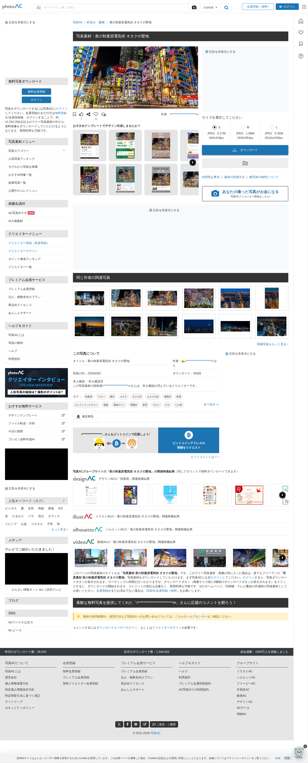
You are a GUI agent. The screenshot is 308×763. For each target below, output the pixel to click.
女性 (31, 508)
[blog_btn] (145, 724)
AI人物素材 (15, 221)
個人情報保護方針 (16, 683)
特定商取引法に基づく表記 (22, 695)
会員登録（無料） (258, 6)
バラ (31, 516)
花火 (41, 516)
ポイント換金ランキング (24, 259)
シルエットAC (246, 677)
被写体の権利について (264, 177)
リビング (11, 524)
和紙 (41, 508)
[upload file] (194, 7)
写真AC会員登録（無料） (163, 590)
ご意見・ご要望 (166, 724)
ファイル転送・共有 (21, 423)
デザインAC (244, 701)
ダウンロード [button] (249, 150)
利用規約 (14, 359)
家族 (51, 508)
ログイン (289, 6)
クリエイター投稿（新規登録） (28, 243)
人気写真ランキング (21, 158)
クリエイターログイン (23, 251)
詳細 (277, 758)
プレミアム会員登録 (21, 289)
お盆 (24, 524)
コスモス (37, 524)
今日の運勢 (15, 431)
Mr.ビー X (14, 630)
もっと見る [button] (59, 529)
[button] (74, 115)
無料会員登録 (36, 91)
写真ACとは (16, 335)
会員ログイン (213, 577)
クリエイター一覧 (20, 267)
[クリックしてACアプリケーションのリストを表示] (304, 6)
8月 (60, 508)
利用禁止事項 (211, 177)
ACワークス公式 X (20, 622)
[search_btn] (226, 7)
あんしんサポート (20, 313)
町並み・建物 (96, 22)
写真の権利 (15, 343)
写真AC (78, 22)
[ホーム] (301, 21)
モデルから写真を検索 (23, 166)
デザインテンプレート (23, 415)
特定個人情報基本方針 (19, 689)
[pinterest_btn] (136, 724)
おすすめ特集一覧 (20, 174)
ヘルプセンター (197, 616)
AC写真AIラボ (21, 213)
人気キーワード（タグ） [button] (26, 501)
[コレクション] (301, 44)
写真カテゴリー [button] (18, 150)
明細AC (242, 714)
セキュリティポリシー (19, 707)
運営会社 (11, 677)
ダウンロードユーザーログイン (116, 627)
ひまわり (18, 516)
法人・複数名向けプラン (24, 297)
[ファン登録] (301, 32)
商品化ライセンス (20, 305)
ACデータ (243, 707)
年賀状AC (243, 689)
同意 (287, 758)
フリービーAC (246, 683)
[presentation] (282, 495)
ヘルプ (12, 351)
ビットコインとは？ (204, 457)
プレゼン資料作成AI (21, 439)
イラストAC (244, 671)
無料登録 (61, 113)
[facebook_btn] (127, 724)
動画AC (242, 695)
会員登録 (102, 590)
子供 (50, 524)
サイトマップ (14, 701)
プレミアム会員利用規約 (195, 683)
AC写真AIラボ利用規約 (194, 689)
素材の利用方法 (234, 177)
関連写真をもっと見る (272, 344)
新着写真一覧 (17, 182)
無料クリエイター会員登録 (80, 683)
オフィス (54, 516)
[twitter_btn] (119, 724)
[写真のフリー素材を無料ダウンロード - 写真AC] (12, 6)
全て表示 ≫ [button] (211, 404)
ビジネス (11, 508)
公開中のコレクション (23, 190)
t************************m (184, 114)
